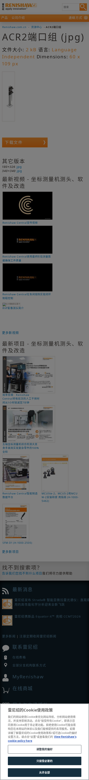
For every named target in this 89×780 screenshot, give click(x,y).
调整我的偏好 (44, 749)
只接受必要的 (44, 761)
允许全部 (44, 772)
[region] (44, 742)
